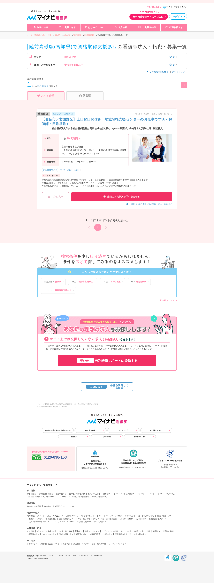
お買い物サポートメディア (39, 522)
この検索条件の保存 (159, 72)
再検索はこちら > (168, 300)
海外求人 (106, 494)
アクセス (51, 555)
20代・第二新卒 (65, 531)
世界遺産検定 (51, 519)
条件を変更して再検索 (109, 386)
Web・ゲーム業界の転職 (46, 531)
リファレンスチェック (117, 544)
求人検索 (122, 27)
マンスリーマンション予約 (63, 522)
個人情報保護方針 (96, 555)
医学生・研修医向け (77, 494)
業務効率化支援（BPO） (50, 544)
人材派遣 (30, 531)
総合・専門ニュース (55, 516)
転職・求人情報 (94, 494)
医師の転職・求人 (66, 534)
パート (151, 494)
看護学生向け (61, 494)
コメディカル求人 (49, 534)
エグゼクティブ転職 (110, 531)
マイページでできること (176, 7)
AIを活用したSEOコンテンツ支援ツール (92, 522)
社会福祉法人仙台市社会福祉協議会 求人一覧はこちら (150, 204)
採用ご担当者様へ (154, 7)
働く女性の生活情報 (146, 516)
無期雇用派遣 (95, 534)
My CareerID (141, 519)
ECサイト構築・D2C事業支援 (105, 519)
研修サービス (32, 544)
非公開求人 (43, 86)
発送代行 (66, 544)
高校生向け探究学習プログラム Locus (59, 506)
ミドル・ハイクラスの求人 (123, 494)
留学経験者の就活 (46, 494)
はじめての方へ (96, 27)
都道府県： (52, 281)
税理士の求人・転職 (142, 531)
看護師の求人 (34, 534)
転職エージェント (92, 531)
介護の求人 (107, 534)
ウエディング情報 (36, 519)
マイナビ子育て (84, 519)
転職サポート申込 (140, 436)
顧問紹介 (156, 531)
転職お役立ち (176, 27)
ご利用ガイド (69, 27)
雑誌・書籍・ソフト (165, 516)
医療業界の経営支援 (123, 534)
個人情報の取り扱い (156, 430)
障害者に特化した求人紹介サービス (42, 497)
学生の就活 (31, 494)
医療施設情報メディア (157, 519)
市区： (82, 281)
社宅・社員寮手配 (99, 544)
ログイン (177, 16)
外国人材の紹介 (140, 534)
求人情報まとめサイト (35, 516)
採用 (74, 555)
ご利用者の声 (149, 27)
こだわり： (57, 290)
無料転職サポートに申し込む (148, 16)
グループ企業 (83, 555)
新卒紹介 (78, 531)
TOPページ (42, 27)
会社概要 (43, 555)
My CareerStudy (126, 519)
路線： (112, 281)
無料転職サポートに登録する (108, 360)
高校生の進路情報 (34, 506)
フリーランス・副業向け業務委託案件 (74, 497)
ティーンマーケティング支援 (110, 516)
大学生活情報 (130, 516)
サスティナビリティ (63, 555)
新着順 (87, 95)
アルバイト (141, 494)
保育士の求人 (81, 534)
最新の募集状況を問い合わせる (123, 196)
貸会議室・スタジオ (81, 544)
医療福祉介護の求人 (100, 497)
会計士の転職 (126, 531)
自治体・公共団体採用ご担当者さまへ (57, 430)
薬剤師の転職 (168, 531)
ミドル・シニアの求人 (166, 494)
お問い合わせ (107, 436)
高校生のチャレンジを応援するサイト (81, 516)
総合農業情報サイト (67, 519)
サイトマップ (123, 430)
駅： (138, 281)
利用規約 (74, 436)
